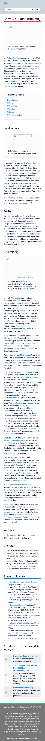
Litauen (36, 328)
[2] (14, 367)
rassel (11, 517)
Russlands (26, 328)
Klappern (36, 66)
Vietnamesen (9, 504)
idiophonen (24, 66)
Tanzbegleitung (32, 377)
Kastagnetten (12, 86)
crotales (19, 428)
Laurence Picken (17, 605)
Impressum (12, 738)
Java (27, 475)
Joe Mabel (22, 277)
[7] (16, 522)
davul (19, 385)
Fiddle (38, 362)
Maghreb (9, 433)
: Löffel (14, 535)
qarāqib (36, 431)
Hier (30, 714)
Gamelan (19, 462)
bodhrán (20, 348)
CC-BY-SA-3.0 (29, 277)
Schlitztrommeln (25, 472)
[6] (20, 509)
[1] (22, 350)
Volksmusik (13, 81)
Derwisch (7, 431)
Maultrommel (25, 355)
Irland (8, 335)
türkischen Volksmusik (26, 372)
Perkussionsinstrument (16, 58)
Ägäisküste (13, 403)
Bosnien (12, 443)
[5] (27, 453)
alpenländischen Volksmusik (20, 484)
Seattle (31, 288)
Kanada (29, 357)
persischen (32, 415)
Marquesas (8, 512)
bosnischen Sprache (15, 440)
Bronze (6, 467)
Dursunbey (12, 48)
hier (21, 714)
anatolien (12, 397)
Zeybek (11, 46)
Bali (35, 478)
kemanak (33, 462)
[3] (24, 392)
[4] (24, 433)
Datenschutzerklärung (28, 738)
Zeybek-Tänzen (34, 403)
